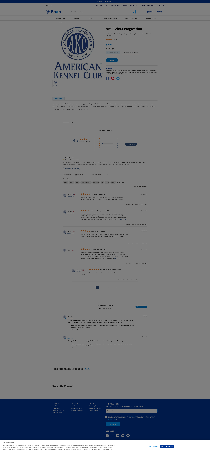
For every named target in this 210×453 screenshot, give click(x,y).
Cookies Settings (153, 446)
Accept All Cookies (167, 446)
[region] (105, 446)
